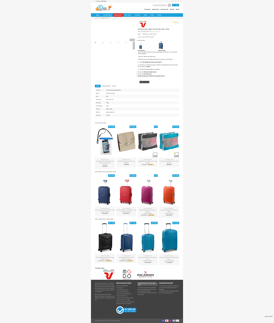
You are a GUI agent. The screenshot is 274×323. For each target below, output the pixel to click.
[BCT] (126, 310)
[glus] (178, 1)
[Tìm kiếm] (169, 5)
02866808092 (103, 1)
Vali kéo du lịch (155, 9)
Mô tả (97, 86)
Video (114, 86)
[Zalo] (269, 316)
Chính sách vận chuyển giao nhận (125, 297)
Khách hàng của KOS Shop (123, 299)
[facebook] (175, 1)
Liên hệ (177, 9)
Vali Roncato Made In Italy (149, 72)
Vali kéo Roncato (104, 8)
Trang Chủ (93, 15)
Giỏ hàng (172, 9)
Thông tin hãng (106, 86)
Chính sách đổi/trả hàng (123, 291)
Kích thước (128, 15)
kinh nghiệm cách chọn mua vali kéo (151, 62)
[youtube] (172, 1)
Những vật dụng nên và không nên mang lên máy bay (151, 76)
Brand (97, 15)
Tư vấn (152, 15)
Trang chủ (97, 18)
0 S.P (177, 5)
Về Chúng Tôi (147, 9)
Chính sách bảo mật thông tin (124, 293)
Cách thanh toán (164, 9)
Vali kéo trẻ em (107, 15)
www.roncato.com (110, 112)
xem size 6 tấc (141, 50)
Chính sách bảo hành (122, 295)
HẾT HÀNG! (145, 82)
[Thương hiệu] (108, 274)
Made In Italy (118, 15)
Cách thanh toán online (122, 289)
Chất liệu (137, 15)
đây (148, 66)
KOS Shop (109, 296)
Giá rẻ (145, 15)
